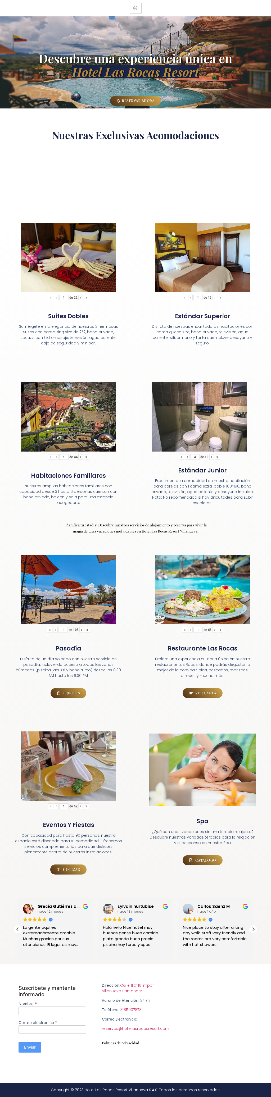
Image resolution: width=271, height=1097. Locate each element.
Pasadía (68, 648)
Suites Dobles (68, 316)
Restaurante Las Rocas (202, 648)
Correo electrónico (38, 1023)
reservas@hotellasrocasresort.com (135, 1028)
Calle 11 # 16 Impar (137, 985)
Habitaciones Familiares (68, 476)
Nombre (28, 1004)
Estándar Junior (202, 470)
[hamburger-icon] (136, 8)
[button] (253, 929)
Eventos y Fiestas (68, 825)
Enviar (30, 1047)
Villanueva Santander (122, 991)
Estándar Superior (202, 316)
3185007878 (131, 1009)
